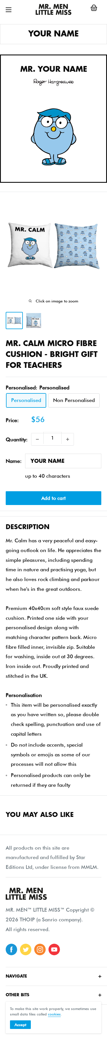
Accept (20, 1024)
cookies (54, 1014)
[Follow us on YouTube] (54, 949)
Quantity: (17, 439)
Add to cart (53, 498)
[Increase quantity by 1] (68, 439)
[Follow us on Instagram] (40, 949)
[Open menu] (8, 9)
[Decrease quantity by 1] (37, 439)
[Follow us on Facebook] (11, 949)
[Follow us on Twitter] (25, 949)
